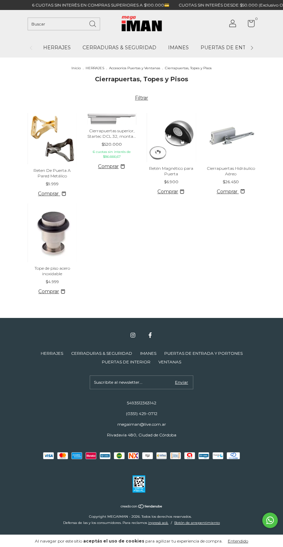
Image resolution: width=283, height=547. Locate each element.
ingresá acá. (158, 522)
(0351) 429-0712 (141, 413)
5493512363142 (141, 402)
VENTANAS (169, 361)
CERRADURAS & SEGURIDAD (119, 47)
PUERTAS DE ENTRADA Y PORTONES (203, 353)
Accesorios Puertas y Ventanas (134, 68)
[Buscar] (93, 23)
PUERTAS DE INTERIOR (126, 361)
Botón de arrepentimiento (197, 522)
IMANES (178, 47)
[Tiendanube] (141, 507)
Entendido (238, 541)
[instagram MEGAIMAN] (133, 335)
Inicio (76, 68)
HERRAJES (57, 47)
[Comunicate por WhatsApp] (270, 520)
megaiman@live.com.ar (141, 424)
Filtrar (141, 98)
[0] (248, 25)
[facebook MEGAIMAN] (150, 335)
